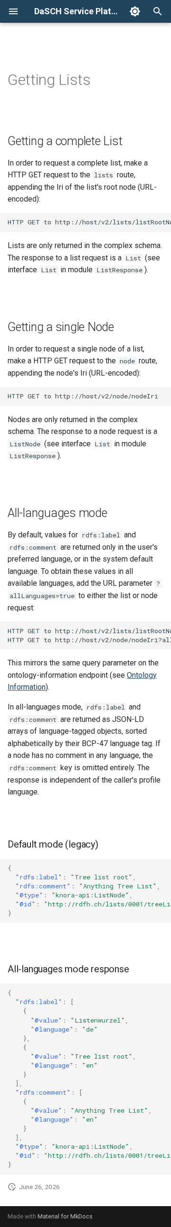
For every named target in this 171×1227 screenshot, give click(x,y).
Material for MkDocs (65, 1216)
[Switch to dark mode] (134, 11)
